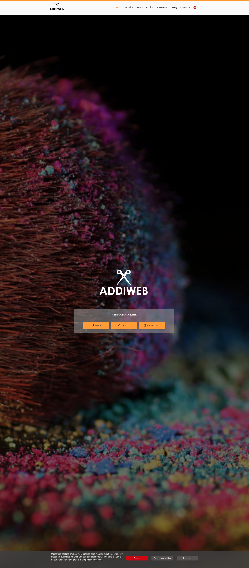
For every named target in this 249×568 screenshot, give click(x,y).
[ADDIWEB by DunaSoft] (56, 6)
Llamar (98, 325)
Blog (174, 7)
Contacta (185, 7)
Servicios (128, 7)
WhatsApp (126, 325)
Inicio (117, 7)
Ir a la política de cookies (91, 560)
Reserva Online (153, 325)
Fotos (140, 7)
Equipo (149, 7)
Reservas (162, 7)
